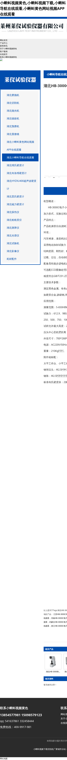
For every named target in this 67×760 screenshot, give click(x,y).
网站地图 (3, 758)
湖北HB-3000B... (53, 671)
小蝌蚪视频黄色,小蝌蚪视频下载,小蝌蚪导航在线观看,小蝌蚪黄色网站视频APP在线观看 (33, 8)
